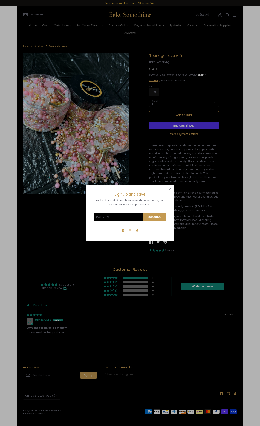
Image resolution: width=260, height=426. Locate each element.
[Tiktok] (137, 230)
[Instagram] (130, 230)
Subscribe (154, 217)
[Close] (170, 189)
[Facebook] (122, 230)
